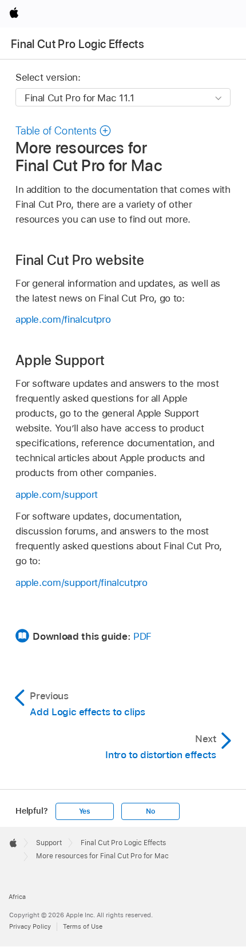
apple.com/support (56, 494)
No (150, 811)
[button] (63, 130)
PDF (142, 636)
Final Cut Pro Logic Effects (77, 44)
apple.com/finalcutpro (63, 319)
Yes (84, 811)
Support (49, 843)
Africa (17, 897)
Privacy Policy (30, 926)
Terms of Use (82, 926)
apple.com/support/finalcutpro (81, 582)
